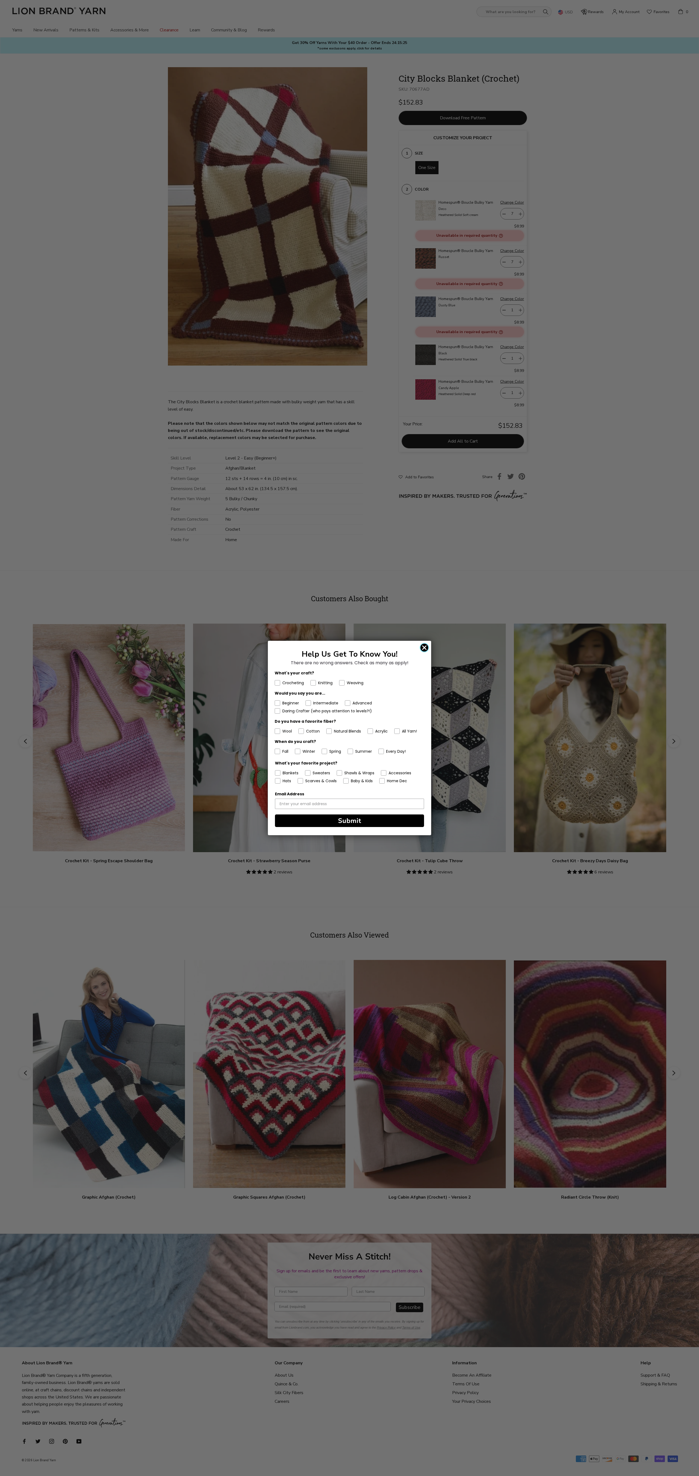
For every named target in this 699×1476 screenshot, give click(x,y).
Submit (349, 820)
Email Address (289, 794)
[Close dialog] (424, 647)
